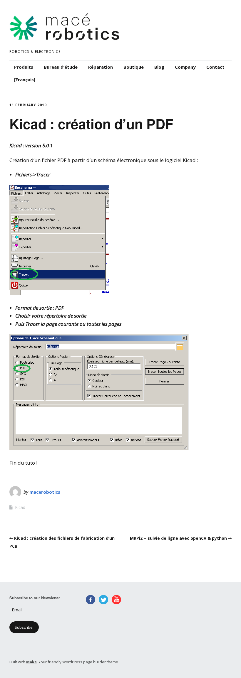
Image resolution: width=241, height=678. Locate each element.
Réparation (100, 67)
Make (31, 661)
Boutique (133, 67)
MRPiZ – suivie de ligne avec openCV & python (178, 538)
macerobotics (44, 492)
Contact (215, 67)
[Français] (24, 79)
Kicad (20, 507)
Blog (159, 67)
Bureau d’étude (61, 67)
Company (185, 67)
